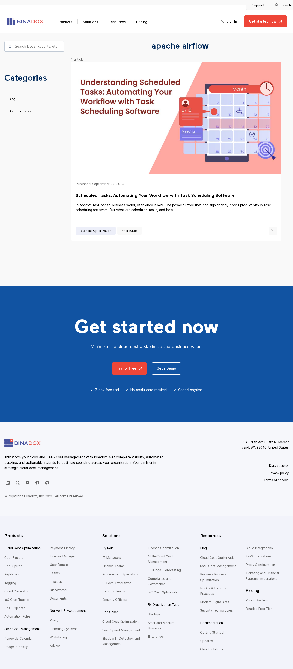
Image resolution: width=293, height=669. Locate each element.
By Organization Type (163, 605)
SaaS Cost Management (22, 629)
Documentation (21, 111)
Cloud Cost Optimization (22, 548)
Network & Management (68, 611)
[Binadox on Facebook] (37, 482)
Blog (12, 99)
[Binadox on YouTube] (27, 482)
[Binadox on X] (17, 482)
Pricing (141, 22)
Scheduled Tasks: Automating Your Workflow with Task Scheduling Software (155, 195)
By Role (108, 548)
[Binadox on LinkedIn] (7, 482)
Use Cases (110, 612)
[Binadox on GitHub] (47, 482)
